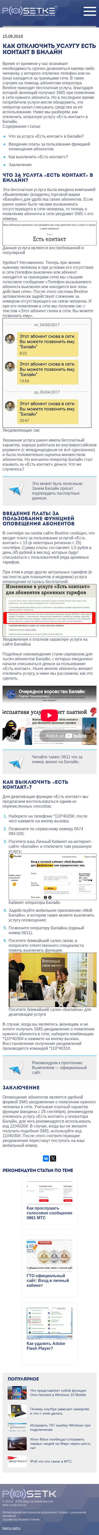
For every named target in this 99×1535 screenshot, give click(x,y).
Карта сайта (11, 1528)
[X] (53, 1158)
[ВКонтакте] (46, 1158)
